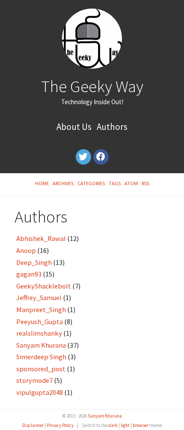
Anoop (26, 250)
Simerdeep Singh (41, 356)
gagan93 (29, 274)
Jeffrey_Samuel (39, 297)
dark (113, 425)
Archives (63, 183)
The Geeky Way (92, 86)
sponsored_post (40, 368)
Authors (112, 126)
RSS (145, 183)
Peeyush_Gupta (39, 321)
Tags (115, 183)
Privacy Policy (60, 425)
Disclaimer (33, 425)
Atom (131, 183)
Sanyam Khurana (41, 345)
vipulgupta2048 (39, 392)
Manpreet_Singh (41, 309)
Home (42, 183)
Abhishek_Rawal (41, 238)
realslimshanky (39, 333)
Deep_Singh (34, 262)
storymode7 (34, 380)
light (125, 425)
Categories (91, 183)
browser (140, 425)
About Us (74, 126)
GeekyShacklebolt (43, 286)
